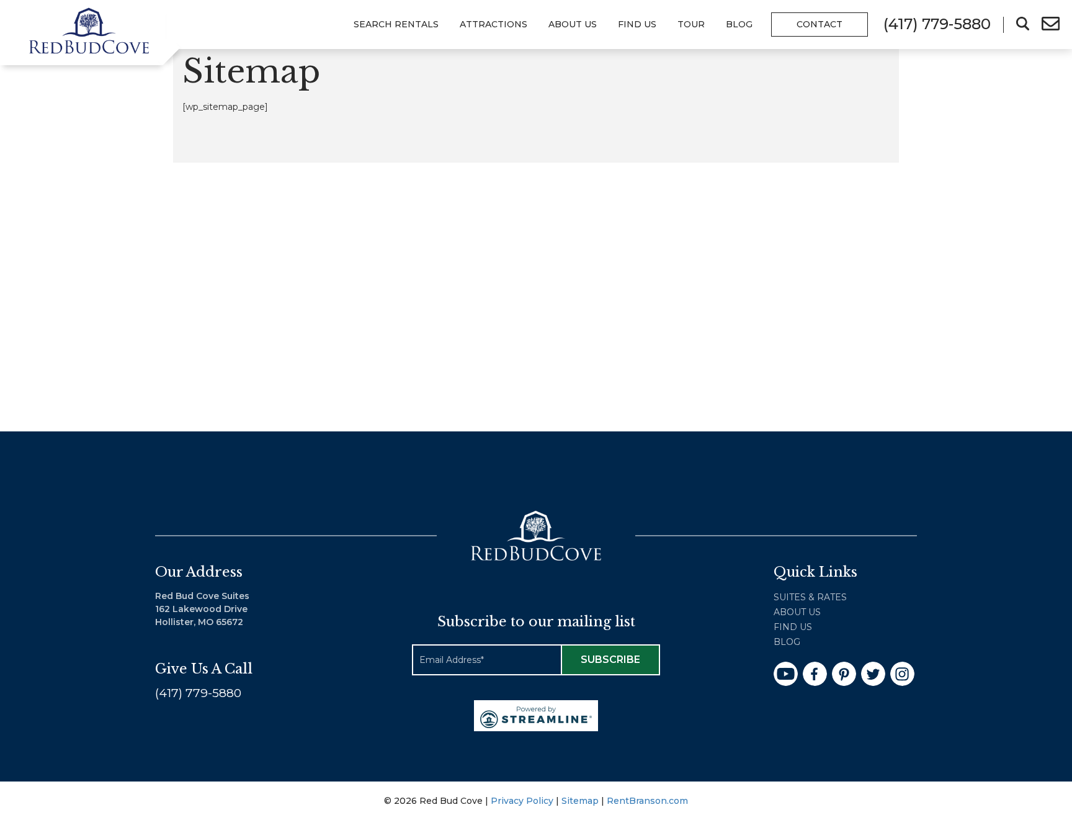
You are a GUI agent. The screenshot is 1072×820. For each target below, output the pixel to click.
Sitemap (580, 800)
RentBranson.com (647, 800)
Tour (691, 24)
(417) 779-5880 (198, 693)
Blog (739, 24)
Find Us (793, 627)
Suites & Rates (810, 597)
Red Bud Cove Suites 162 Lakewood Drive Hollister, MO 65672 (202, 609)
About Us (572, 24)
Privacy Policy (522, 800)
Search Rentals (396, 24)
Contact (819, 24)
